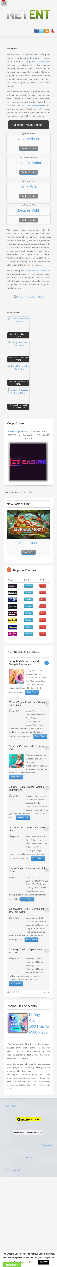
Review (29, 586)
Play (42, 586)
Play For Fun (28, 552)
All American (28, 139)
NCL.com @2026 (13, 1170)
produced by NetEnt (36, 270)
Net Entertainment (36, 105)
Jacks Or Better (28, 163)
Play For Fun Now (28, 148)
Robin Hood (28, 543)
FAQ (14, 1106)
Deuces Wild (28, 210)
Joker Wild (28, 187)
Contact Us (47, 1145)
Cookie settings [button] (27, 1262)
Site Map (28, 1157)
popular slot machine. (40, 61)
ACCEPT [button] (44, 1262)
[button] (19, 328)
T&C (7, 1106)
